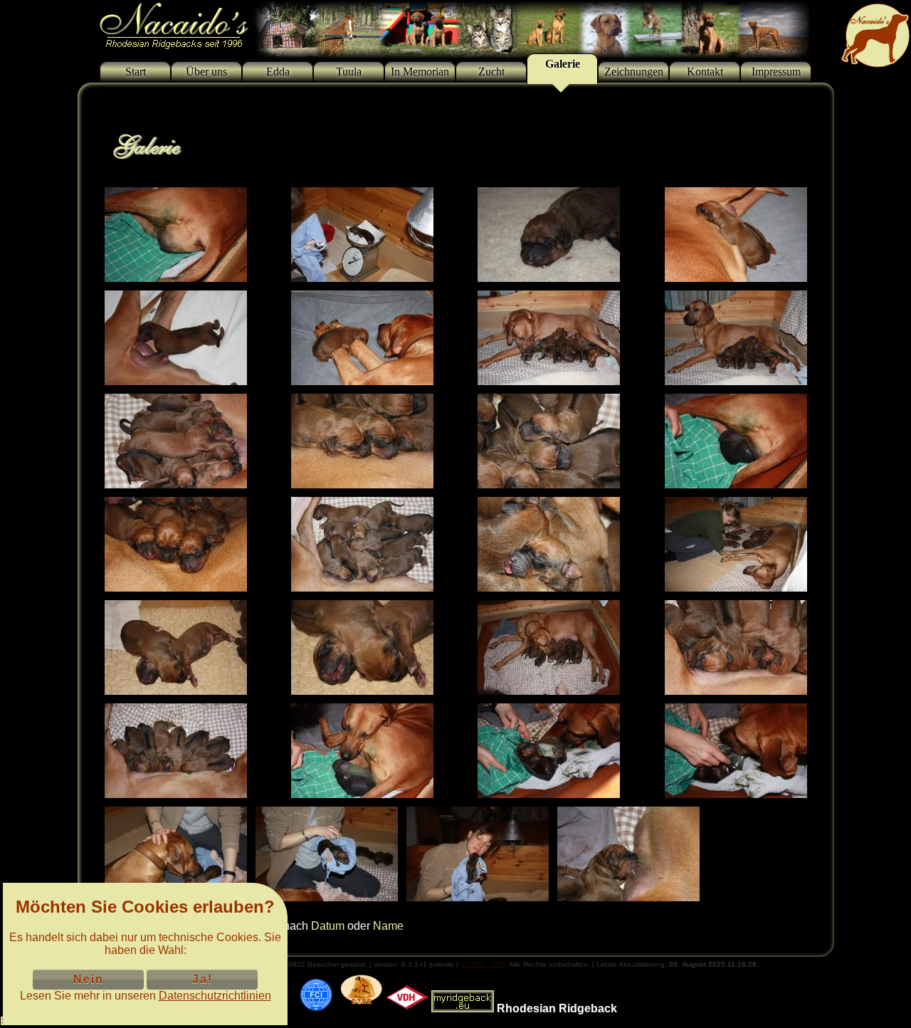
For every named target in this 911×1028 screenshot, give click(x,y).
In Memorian (420, 71)
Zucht (491, 71)
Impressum (776, 71)
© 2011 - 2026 (483, 964)
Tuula (349, 71)
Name (388, 926)
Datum (327, 926)
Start (135, 71)
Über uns (206, 71)
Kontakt (705, 71)
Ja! (202, 979)
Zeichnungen (633, 71)
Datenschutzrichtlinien (215, 996)
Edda (278, 71)
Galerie (562, 64)
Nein (88, 979)
